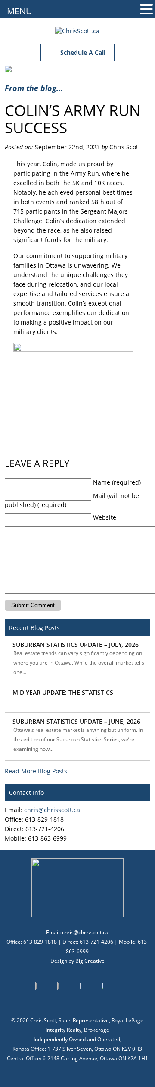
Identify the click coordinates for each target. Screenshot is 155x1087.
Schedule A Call (82, 52)
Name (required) (117, 482)
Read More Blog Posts (36, 771)
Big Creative (90, 960)
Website (104, 517)
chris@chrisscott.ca (52, 810)
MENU (19, 11)
